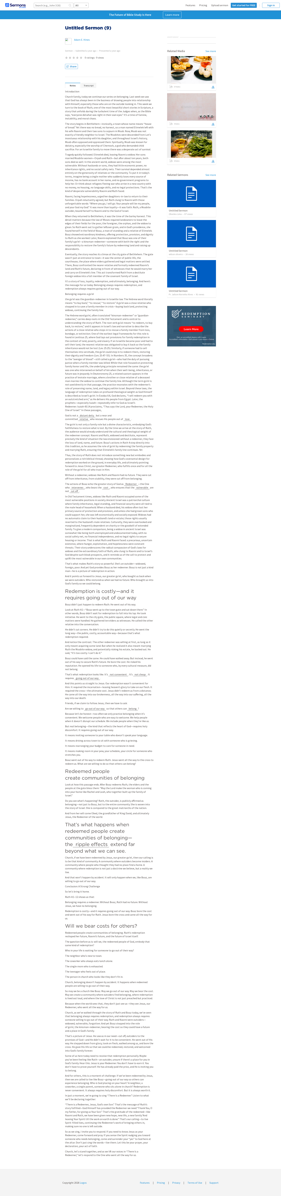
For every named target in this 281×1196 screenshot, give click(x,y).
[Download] (213, 87)
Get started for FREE (243, 5)
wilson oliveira (176, 254)
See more (211, 51)
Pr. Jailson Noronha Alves (181, 294)
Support (214, 1182)
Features (190, 5)
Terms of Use (194, 1182)
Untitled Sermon (178, 210)
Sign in (271, 5)
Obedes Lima (175, 214)
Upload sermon (219, 5)
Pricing (203, 5)
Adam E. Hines (82, 39)
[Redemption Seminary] (191, 326)
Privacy (176, 1182)
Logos (83, 1182)
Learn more (172, 15)
